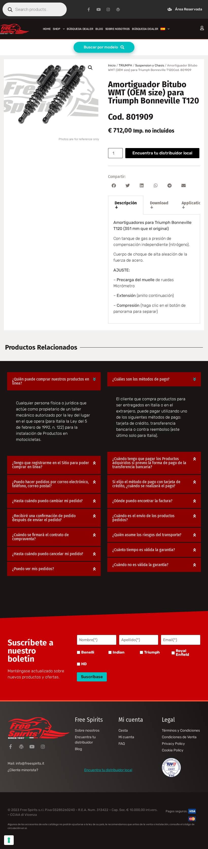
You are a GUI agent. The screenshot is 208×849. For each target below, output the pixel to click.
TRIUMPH (125, 65)
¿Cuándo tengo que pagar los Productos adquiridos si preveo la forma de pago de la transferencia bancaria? (149, 462)
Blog (99, 29)
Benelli (87, 652)
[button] (90, 67)
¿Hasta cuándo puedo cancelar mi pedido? (47, 553)
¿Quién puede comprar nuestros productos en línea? (50, 381)
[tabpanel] (154, 268)
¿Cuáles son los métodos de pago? (140, 379)
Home (46, 29)
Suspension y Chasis (149, 65)
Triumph (152, 652)
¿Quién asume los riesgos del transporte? (146, 534)
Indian (119, 652)
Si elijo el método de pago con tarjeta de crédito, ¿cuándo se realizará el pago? (146, 483)
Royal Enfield (182, 653)
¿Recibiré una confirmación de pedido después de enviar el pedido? (44, 517)
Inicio (112, 65)
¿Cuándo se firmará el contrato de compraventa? (40, 536)
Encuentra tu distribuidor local (162, 153)
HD (84, 664)
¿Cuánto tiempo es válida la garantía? (143, 549)
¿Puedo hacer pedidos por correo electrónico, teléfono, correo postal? (50, 483)
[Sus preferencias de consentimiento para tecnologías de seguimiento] (9, 840)
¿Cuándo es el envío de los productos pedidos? (143, 517)
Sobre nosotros (117, 29)
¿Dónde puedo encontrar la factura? (142, 500)
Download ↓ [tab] (159, 205)
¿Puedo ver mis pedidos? (33, 568)
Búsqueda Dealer (80, 29)
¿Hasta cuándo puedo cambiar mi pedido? (47, 500)
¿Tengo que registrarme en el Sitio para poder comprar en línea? (50, 464)
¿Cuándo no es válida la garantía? (140, 564)
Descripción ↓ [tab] (126, 205)
